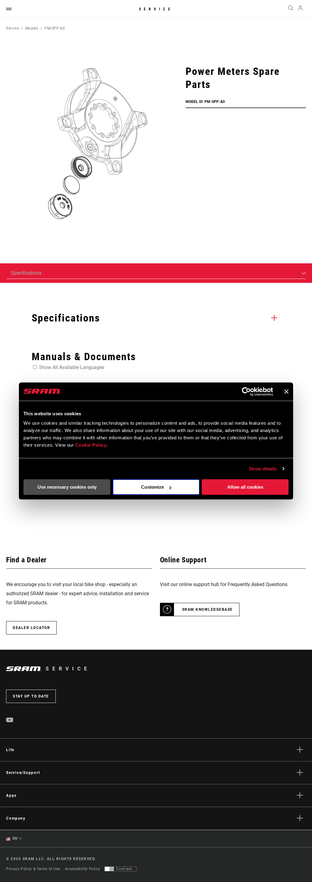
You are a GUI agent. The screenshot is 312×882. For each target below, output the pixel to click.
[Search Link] (290, 9)
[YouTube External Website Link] (9, 721)
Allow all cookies (245, 487)
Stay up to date (31, 696)
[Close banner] (286, 391)
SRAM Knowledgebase (207, 609)
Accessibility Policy (82, 869)
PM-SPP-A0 (54, 28)
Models (31, 28)
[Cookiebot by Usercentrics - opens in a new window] (246, 391)
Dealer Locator (31, 628)
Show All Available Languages (71, 367)
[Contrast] (109, 869)
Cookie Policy (91, 445)
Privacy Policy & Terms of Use (33, 869)
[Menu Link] (9, 9)
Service (156, 9)
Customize (152, 487)
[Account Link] (300, 9)
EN (14, 838)
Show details (263, 468)
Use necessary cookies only (67, 487)
